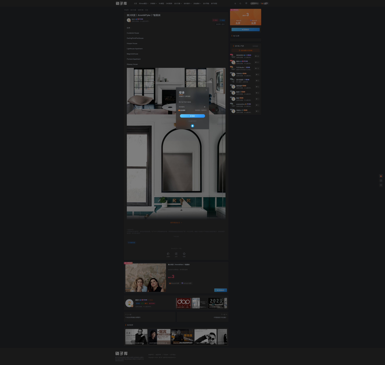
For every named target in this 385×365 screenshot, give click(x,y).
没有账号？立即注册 (184, 96)
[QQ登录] (192, 125)
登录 (193, 116)
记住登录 (182, 110)
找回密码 (197, 110)
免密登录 (204, 110)
